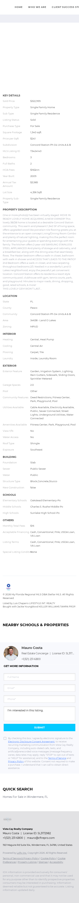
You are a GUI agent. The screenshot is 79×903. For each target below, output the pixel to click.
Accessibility (56, 862)
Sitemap (43, 862)
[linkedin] (12, 895)
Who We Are (37, 7)
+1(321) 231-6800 (31, 659)
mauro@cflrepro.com (41, 838)
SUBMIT (39, 727)
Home (19, 7)
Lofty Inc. (22, 852)
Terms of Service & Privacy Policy (21, 858)
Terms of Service (57, 758)
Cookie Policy (48, 858)
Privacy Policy (16, 761)
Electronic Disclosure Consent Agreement (31, 741)
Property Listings (27, 862)
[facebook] (4, 895)
